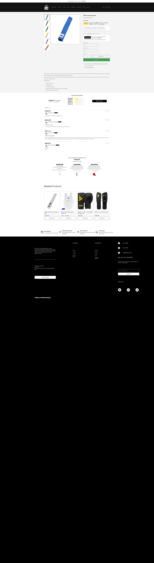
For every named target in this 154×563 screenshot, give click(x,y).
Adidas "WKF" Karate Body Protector (67, 212)
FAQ (96, 255)
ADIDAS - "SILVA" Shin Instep (101, 212)
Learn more (101, 24)
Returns (96, 250)
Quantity (84, 54)
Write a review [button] (99, 101)
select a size (85, 48)
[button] (59, 7)
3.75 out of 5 (57, 100)
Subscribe (129, 273)
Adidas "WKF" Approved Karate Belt (52, 212)
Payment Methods (96, 258)
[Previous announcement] (44, 1)
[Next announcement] (109, 1)
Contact (74, 253)
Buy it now (96, 59)
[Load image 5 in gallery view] (47, 41)
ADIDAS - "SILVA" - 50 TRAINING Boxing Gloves (85, 212)
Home (74, 250)
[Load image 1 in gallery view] (47, 17)
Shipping (89, 33)
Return (96, 253)
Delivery (96, 251)
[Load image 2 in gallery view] (47, 23)
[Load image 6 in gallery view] (47, 47)
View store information (89, 67)
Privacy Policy (74, 256)
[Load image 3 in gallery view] (47, 29)
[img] (48, 111)
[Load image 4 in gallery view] (47, 35)
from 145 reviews (76, 161)
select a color (85, 42)
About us (74, 251)
